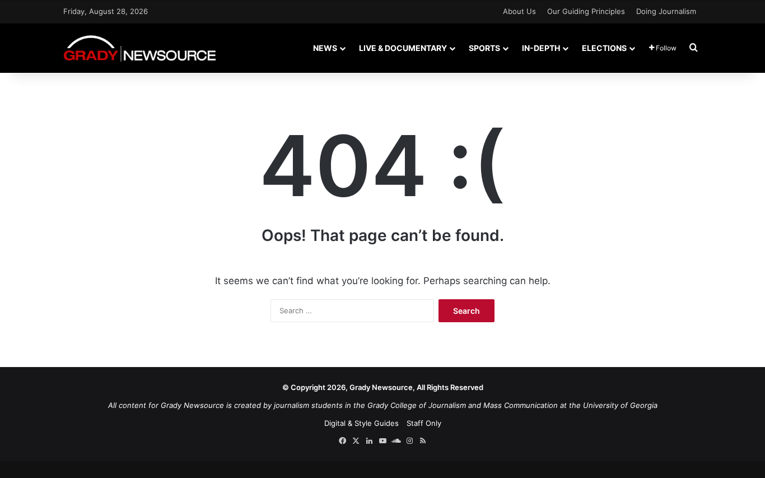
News (325, 48)
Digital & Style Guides (361, 423)
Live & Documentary (403, 48)
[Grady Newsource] (139, 48)
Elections (604, 48)
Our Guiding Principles (586, 11)
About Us (519, 11)
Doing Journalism (666, 11)
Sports (484, 48)
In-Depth (541, 48)
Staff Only (424, 423)
